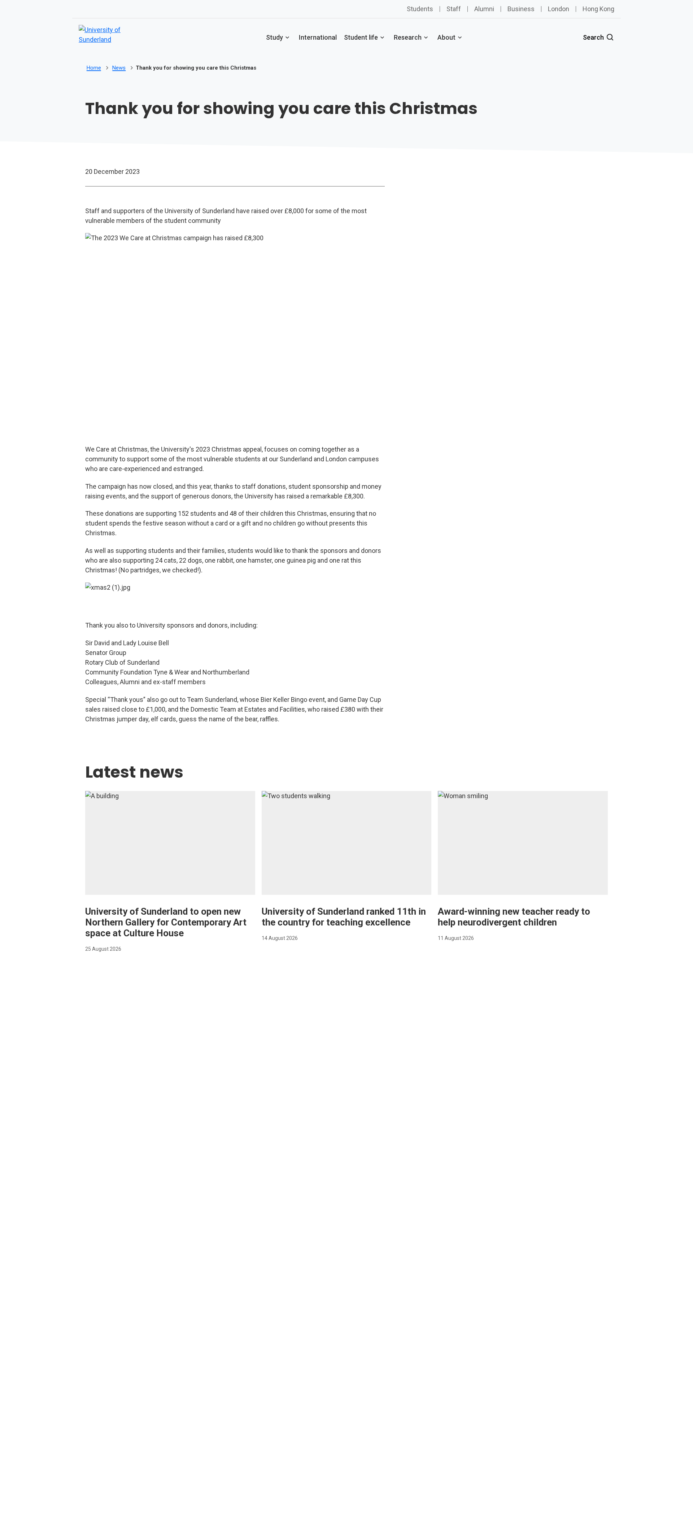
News (119, 68)
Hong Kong (598, 9)
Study (274, 37)
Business (521, 9)
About (446, 37)
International (318, 37)
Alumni (484, 9)
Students (420, 9)
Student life (361, 37)
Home (94, 68)
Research (408, 37)
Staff (453, 9)
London (558, 9)
